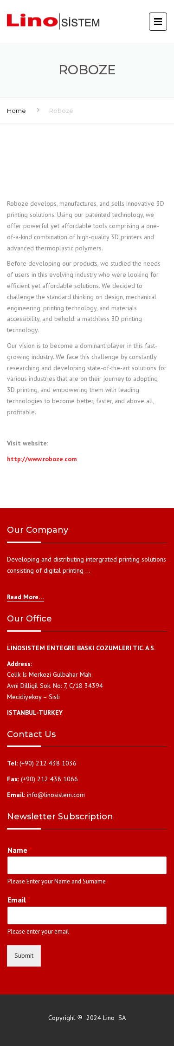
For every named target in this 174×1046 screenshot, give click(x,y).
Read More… (25, 597)
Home (16, 110)
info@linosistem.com (56, 795)
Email (19, 899)
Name (19, 850)
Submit (23, 955)
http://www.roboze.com (42, 459)
